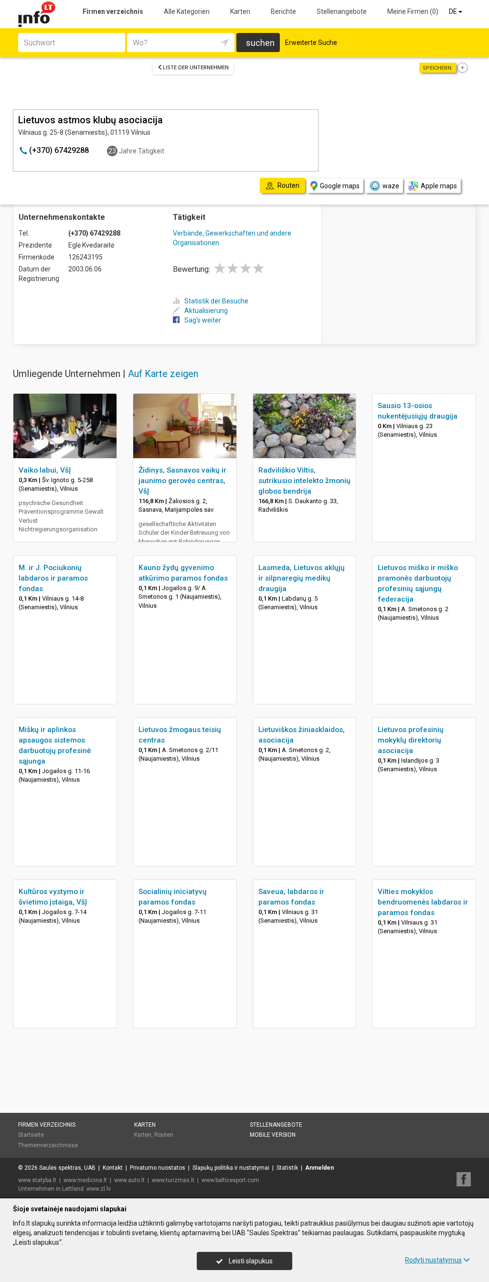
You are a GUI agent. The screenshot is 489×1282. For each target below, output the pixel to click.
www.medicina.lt (85, 1180)
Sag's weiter (202, 320)
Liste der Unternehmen (196, 68)
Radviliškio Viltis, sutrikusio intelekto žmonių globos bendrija (304, 481)
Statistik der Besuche (216, 301)
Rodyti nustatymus (433, 1260)
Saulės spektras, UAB (67, 1167)
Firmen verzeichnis (113, 11)
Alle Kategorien (187, 11)
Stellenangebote (342, 11)
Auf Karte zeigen (163, 373)
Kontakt (113, 1167)
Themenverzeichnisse (48, 1145)
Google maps (340, 186)
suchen (260, 43)
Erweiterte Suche (311, 42)
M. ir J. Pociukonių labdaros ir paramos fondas (53, 578)
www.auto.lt (129, 1180)
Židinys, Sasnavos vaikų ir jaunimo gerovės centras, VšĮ (182, 481)
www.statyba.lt (37, 1180)
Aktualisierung (206, 310)
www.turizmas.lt (173, 1180)
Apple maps (439, 186)
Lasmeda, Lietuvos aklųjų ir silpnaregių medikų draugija (301, 578)
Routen (163, 1134)
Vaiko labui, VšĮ (45, 470)
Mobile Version (273, 1134)
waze (391, 186)
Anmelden (319, 1167)
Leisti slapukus (250, 1261)
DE (453, 11)
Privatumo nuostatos (157, 1167)
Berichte (283, 11)
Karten (240, 11)
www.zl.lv (98, 1188)
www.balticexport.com (230, 1180)
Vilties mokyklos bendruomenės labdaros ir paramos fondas (423, 902)
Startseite (31, 1134)
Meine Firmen (412, 11)
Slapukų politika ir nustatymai (230, 1167)
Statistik (287, 1167)
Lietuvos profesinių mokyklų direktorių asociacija (411, 740)
